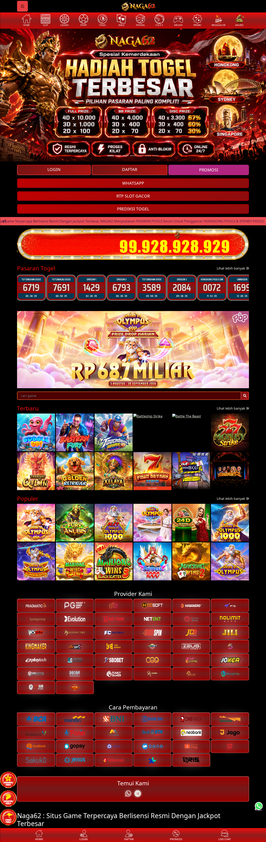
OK (133, 455)
